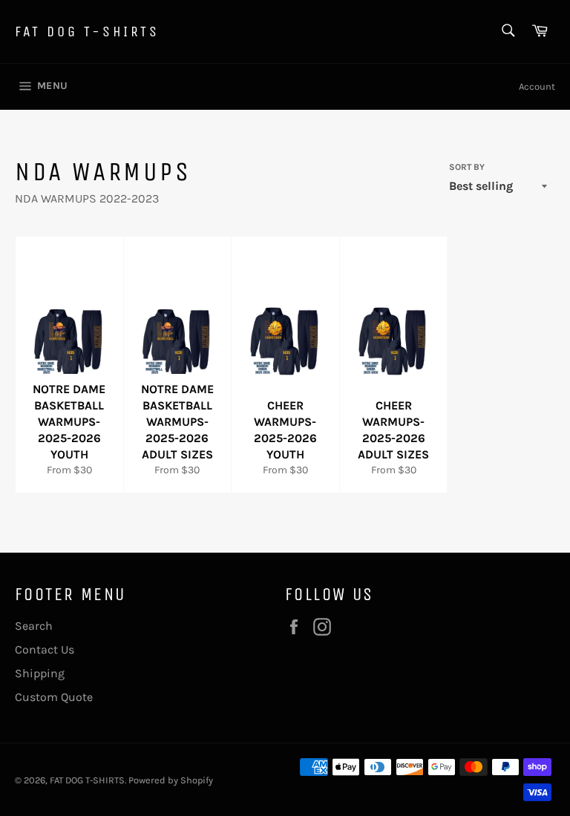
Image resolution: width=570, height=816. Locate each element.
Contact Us (44, 649)
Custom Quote (54, 697)
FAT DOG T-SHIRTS (87, 31)
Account (537, 86)
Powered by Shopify (170, 780)
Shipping (40, 673)
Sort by (467, 167)
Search (34, 626)
